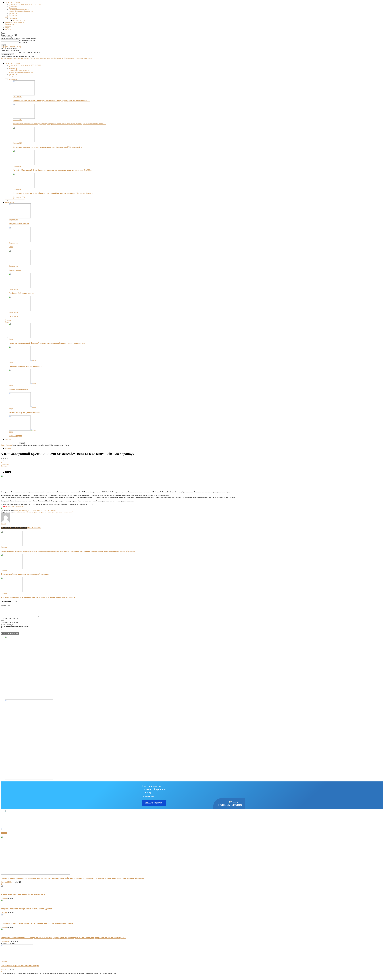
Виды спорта (9, 24)
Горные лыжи (15, 270)
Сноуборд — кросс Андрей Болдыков (25, 366)
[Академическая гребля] (20, 218)
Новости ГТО (13, 19)
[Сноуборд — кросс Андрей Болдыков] (22, 360)
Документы (13, 13)
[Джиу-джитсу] (20, 310)
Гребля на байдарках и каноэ (21, 293)
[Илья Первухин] (22, 430)
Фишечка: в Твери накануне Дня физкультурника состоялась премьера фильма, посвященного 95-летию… (59, 124)
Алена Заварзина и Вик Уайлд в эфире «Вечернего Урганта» (35, 510)
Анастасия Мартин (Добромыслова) (24, 412)
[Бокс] (20, 241)
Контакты (8, 29)
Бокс (11, 247)
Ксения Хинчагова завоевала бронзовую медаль (23, 894)
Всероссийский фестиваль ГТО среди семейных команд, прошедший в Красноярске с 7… (51, 101)
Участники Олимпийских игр (15, 22)
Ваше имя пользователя (27, 40)
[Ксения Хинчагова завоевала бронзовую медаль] (5, 890)
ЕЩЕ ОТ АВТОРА (34, 528)
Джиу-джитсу (14, 316)
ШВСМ (3, 524)
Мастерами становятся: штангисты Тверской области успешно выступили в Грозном (38, 597)
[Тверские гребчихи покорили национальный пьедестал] (12, 568)
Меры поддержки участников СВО (21, 11)
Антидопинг (13, 15)
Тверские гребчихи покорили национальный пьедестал (25, 574)
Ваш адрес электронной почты (29, 52)
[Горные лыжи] (20, 264)
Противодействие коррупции (19, 10)
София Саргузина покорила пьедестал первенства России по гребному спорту (37, 923)
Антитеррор (13, 8)
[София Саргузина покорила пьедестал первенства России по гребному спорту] (5, 919)
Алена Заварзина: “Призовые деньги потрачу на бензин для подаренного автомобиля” (42, 512)
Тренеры (8, 26)
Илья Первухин (15, 436)
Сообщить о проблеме (154, 803)
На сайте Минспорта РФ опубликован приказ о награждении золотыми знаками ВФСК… (52, 170)
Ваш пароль (23, 42)
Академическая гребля (19, 224)
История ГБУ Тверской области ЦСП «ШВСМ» (25, 4)
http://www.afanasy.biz (15, 506)
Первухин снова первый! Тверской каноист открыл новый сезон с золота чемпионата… (47, 343)
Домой (3, 445)
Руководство (13, 6)
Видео (7, 28)
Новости (8, 448)
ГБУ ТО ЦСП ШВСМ (12, 2)
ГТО (6, 17)
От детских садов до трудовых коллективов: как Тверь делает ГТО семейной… (47, 147)
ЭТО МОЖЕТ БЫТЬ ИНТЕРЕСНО (14, 528)
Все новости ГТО (19, 20)
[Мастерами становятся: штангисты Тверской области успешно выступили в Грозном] (12, 591)
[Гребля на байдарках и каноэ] (20, 287)
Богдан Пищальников (18, 389)
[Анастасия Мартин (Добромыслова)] (22, 407)
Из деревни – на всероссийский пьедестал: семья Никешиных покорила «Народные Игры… (53, 193)
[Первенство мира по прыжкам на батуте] (17, 960)
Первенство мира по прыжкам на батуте (20, 965)
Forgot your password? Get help (11, 47)
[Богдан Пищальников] (22, 383)
